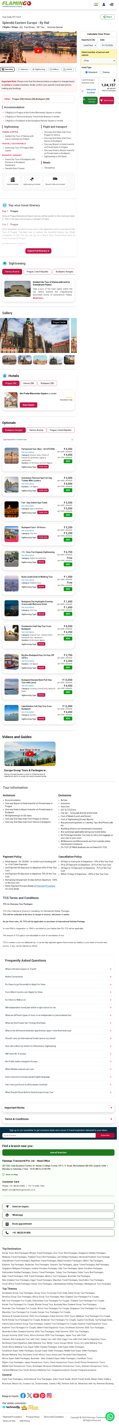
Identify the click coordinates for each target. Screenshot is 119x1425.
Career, (52, 1383)
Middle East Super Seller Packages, (80, 1350)
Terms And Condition (54, 1417)
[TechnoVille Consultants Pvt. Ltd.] (11, 1407)
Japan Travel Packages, (84, 1264)
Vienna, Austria (12, 271)
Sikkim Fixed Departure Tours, (51, 1327)
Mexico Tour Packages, (56, 1276)
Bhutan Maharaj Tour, (12, 1354)
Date (102, 40)
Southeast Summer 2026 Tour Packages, (84, 1327)
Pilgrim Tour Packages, (13, 1362)
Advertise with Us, (87, 1383)
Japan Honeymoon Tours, (36, 1362)
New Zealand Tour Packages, (16, 1280)
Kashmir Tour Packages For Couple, (19, 1327)
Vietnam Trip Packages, (61, 1264)
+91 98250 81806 (17, 1186)
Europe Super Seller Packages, (49, 1350)
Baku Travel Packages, (12, 1276)
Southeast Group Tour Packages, (18, 1293)
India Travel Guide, (62, 1379)
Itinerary (24, 69)
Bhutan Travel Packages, (41, 1253)
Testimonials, (41, 1383)
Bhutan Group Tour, (44, 1304)
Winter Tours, (53, 1343)
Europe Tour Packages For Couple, (54, 1312)
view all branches (58, 1152)
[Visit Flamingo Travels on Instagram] (49, 1395)
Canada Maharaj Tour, (12, 1370)
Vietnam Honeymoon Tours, (95, 1366)
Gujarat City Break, (85, 1320)
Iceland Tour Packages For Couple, (60, 1323)
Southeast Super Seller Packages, (18, 1350)
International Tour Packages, (38, 1379)
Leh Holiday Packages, (67, 1257)
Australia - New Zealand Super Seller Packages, (53, 1358)
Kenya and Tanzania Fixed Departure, (69, 1354)
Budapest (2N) (47, 383)
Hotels (69, 69)
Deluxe (106, 72)
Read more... (38, 298)
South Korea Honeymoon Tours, (89, 1362)
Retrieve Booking (105, 1383)
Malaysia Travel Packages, (14, 1257)
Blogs (94, 1379)
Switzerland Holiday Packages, (16, 1272)
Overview (9, 69)
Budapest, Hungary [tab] (14, 430)
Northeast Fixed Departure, (15, 1343)
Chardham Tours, (84, 1358)
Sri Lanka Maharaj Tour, (91, 1343)
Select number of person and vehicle (95, 53)
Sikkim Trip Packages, (93, 1260)
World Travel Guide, (81, 1379)
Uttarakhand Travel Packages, (16, 1260)
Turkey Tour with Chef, (51, 1339)
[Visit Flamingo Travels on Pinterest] (42, 1395)
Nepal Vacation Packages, (69, 1260)
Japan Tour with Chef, (75, 1335)
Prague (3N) (10, 383)
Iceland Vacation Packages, (44, 1268)
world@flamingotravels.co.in (22, 1190)
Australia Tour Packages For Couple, (19, 1308)
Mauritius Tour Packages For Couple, (19, 1312)
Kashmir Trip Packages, (13, 1264)
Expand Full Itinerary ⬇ (38, 251)
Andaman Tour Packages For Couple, (58, 1320)
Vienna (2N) (28, 383)
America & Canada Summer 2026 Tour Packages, (25, 1316)
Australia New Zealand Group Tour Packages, (75, 1304)
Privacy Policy (32, 1417)
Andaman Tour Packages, (37, 1264)
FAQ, (59, 1383)
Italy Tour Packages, (67, 1268)
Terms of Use (9, 1421)
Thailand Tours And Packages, (42, 1257)
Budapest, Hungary (64, 271)
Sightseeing (40, 69)
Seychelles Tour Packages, (91, 1280)
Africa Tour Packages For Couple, (53, 1308)
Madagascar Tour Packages (97, 1283)
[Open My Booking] (104, 4)
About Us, (17, 1383)
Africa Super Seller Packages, (16, 1358)
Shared (41, 562)
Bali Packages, (102, 1264)
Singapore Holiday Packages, (92, 1253)
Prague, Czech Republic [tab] (61, 430)
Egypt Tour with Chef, (72, 1339)
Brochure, (7, 1383)
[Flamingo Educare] (29, 1407)
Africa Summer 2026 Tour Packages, (47, 1335)
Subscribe (105, 1135)
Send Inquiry (109, 100)
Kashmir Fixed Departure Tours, (93, 1323)
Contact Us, (29, 1383)
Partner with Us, (70, 1383)
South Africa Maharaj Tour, (15, 1347)
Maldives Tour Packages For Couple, (93, 1316)
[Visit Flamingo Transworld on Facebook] (23, 1395)
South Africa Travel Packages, (16, 1283)
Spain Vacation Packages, (90, 1268)
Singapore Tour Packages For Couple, (88, 1308)
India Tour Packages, (12, 1379)
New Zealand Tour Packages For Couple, (79, 1296)
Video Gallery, (104, 1379)
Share (109, 17)
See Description (27, 452)
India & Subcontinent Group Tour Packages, (23, 1323)
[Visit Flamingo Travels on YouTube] (36, 1395)
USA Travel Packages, (34, 1276)
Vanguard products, (61, 1370)
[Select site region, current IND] (96, 4)
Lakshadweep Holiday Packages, (68, 1283)
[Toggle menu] (111, 4)
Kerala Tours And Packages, (15, 1253)
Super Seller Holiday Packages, (42, 1347)
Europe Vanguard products (83, 1370)
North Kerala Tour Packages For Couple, (21, 1320)
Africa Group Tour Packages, (46, 1296)
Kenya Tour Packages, (41, 1283)
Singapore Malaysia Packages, (16, 1268)
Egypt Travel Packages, (41, 1280)
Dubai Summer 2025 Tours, (62, 1316)
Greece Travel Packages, (43, 1272)
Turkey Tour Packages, (66, 1272)
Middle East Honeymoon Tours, (17, 1366)
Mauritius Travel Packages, (65, 1280)
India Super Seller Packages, (71, 1347)
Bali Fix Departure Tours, (94, 1339)
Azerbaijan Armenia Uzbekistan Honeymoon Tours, (57, 1366)
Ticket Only (42, 467)
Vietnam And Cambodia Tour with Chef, (21, 1339)
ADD (68, 461)
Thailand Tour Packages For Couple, (87, 1300)
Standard (92, 72)
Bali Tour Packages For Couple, (17, 1300)
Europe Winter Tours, (70, 1343)
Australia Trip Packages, (79, 1276)
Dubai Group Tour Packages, (81, 1293)
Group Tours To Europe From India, (51, 1293)
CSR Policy (25, 1421)
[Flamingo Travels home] (16, 4)
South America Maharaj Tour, (37, 1370)
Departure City (88, 40)
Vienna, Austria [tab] (36, 430)
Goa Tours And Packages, (65, 1253)
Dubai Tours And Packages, (91, 1272)
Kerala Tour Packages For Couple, (18, 1304)
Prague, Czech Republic (37, 271)
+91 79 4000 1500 (36, 1186)
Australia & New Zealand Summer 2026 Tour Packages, (28, 1331)
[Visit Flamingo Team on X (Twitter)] (29, 1395)
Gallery (55, 69)
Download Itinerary (92, 100)
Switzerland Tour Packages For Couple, (51, 1300)
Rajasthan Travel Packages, (44, 1260)
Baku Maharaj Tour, (37, 1343)
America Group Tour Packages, (17, 1296)
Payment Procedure (46, 886)
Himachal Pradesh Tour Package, (94, 1257)
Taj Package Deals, (104, 1320)
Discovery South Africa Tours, (37, 1354)
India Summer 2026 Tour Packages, (72, 1331)
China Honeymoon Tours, (62, 1362)
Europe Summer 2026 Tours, (15, 1335)
